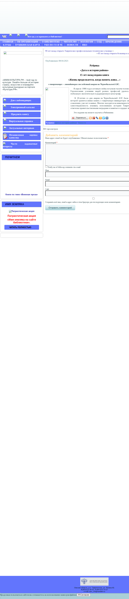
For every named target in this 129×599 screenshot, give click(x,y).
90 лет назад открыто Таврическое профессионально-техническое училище (78, 51)
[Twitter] (103, 118)
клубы (7, 45)
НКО (84, 45)
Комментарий (51, 143)
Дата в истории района (66, 123)
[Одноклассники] (100, 118)
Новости (72, 45)
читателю (70, 42)
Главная (8, 42)
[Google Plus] (93, 118)
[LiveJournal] (97, 118)
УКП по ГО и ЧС (53, 45)
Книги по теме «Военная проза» (22, 194)
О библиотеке (51, 42)
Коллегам (87, 42)
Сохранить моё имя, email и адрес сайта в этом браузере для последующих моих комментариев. (83, 202)
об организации (27, 42)
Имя (47, 170)
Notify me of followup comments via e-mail (64, 167)
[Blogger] (90, 118)
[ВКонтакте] (107, 118)
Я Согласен (83, 595)
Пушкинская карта (27, 45)
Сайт (47, 189)
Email (47, 180)
